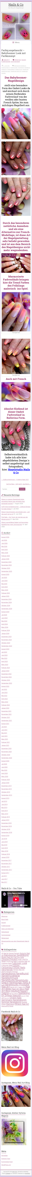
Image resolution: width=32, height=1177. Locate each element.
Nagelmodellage (11, 69)
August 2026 (5, 537)
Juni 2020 (4, 767)
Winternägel (5, 938)
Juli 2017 (4, 876)
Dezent (24, 60)
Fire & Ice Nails (11, 961)
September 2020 (6, 758)
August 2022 (5, 686)
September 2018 (6, 832)
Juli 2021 (4, 727)
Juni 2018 (4, 842)
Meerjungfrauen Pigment (9, 971)
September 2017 (6, 870)
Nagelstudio (25, 69)
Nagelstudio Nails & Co (16, 71)
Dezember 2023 (6, 636)
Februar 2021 (5, 742)
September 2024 (6, 609)
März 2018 (4, 851)
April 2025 (4, 587)
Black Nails (4, 919)
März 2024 (4, 627)
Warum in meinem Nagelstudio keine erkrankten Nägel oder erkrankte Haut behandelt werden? (13, 501)
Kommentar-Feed (7, 1162)
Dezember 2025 (6, 562)
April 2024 (4, 624)
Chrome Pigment (9, 959)
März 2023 (4, 664)
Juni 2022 (4, 692)
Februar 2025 (5, 593)
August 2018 (5, 835)
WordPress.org (6, 1165)
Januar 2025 (5, 596)
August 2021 (5, 724)
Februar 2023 (5, 668)
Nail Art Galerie (13, 993)
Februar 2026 (5, 556)
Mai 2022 (4, 696)
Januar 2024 (5, 633)
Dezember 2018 (6, 823)
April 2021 (4, 736)
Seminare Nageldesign (13, 999)
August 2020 (5, 761)
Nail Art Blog (18, 989)
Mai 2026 (4, 546)
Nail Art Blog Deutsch (15, 989)
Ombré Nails (16, 997)
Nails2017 (7, 60)
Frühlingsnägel (5, 61)
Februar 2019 (5, 817)
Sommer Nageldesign (11, 1002)
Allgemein (18, 60)
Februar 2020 (5, 779)
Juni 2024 (4, 618)
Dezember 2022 (6, 674)
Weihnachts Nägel (7, 1006)
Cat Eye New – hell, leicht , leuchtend (18, 484)
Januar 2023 (5, 671)
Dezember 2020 (6, 748)
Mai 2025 (4, 584)
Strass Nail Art (22, 1004)
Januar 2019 (5, 820)
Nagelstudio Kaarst (5, 71)
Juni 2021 (4, 730)
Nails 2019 (7, 998)
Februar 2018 (5, 854)
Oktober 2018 (5, 829)
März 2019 (4, 814)
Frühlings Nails (14, 67)
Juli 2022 (4, 689)
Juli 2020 (4, 764)
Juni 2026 (4, 543)
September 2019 (6, 795)
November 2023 (6, 640)
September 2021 (6, 720)
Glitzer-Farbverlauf (10, 966)
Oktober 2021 (5, 717)
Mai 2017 (4, 882)
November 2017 (6, 863)
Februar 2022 (5, 705)
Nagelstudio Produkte (17, 984)
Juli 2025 (4, 577)
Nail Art (5, 986)
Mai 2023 (4, 658)
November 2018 (6, 826)
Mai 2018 (4, 845)
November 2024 (6, 602)
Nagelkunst (4, 69)
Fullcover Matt (7, 965)
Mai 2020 (4, 770)
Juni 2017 (4, 879)
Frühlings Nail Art (5, 67)
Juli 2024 (4, 615)
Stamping (10, 1004)
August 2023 (5, 649)
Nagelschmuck (18, 69)
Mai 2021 (4, 733)
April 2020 (4, 773)
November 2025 (6, 565)
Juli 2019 (4, 801)
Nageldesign (27, 67)
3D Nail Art (5, 953)
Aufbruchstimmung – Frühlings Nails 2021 (15, 479)
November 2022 (6, 677)
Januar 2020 (5, 783)
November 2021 (6, 714)
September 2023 (6, 646)
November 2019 (6, 789)
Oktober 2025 (5, 568)
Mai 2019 (4, 807)
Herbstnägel (5, 932)
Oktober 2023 (5, 643)
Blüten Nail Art (7, 957)
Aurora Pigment (14, 953)
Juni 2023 (4, 655)
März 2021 (4, 739)
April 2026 (4, 549)
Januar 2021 (5, 745)
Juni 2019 (4, 804)
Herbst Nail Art (18, 970)
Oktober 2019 (5, 792)
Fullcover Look (19, 963)
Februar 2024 (5, 630)
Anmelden (4, 1155)
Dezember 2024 (6, 599)
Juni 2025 (4, 581)
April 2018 (4, 848)
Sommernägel (15, 61)
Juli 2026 (4, 540)
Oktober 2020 (5, 755)
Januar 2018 (5, 857)
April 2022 (4, 699)
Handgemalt (21, 67)
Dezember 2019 (6, 786)
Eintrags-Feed (5, 1159)
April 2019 (4, 811)
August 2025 (5, 574)
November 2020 (6, 751)
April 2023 (4, 661)
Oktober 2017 (5, 866)
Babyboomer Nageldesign (20, 65)
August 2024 (5, 612)
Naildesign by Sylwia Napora (15, 994)
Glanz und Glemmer (7, 929)
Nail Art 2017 (14, 987)
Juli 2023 (4, 652)
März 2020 (4, 776)
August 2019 (5, 798)
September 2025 (6, 571)
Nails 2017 (23, 996)
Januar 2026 (5, 559)
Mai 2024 (4, 621)
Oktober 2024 (5, 605)
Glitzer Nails (19, 967)
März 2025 (4, 590)
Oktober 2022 (5, 680)
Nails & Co (16, 4)
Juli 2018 (4, 839)
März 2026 (4, 553)
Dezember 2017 (6, 860)
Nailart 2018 (21, 987)
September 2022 (6, 683)
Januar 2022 (5, 708)
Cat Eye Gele (19, 957)
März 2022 (4, 702)
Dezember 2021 (6, 711)
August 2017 (5, 873)
